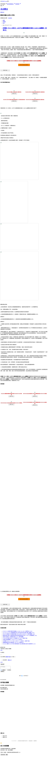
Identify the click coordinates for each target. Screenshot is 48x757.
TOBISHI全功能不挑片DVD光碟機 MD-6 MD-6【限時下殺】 (15, 638)
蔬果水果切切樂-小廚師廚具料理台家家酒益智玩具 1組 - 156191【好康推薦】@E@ (20, 635)
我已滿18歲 (3, 754)
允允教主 (4, 9)
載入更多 (2, 664)
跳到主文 (2, 12)
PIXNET (15, 740)
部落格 (4, 21)
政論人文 (9, 660)
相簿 (4, 20)
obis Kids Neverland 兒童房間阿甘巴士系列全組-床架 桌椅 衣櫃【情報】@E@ (18, 632)
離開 (6, 754)
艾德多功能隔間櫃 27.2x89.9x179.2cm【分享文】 (13, 639)
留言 (10, 656)
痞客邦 (7, 656)
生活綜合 (10, 18)
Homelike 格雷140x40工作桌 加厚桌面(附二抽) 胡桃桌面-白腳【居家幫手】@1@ (19, 643)
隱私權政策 (30, 740)
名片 (4, 23)
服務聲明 (35, 740)
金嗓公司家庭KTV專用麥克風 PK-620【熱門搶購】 (13, 636)
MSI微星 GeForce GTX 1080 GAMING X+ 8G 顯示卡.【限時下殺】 (16, 641)
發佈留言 (2, 671)
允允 (1, 650)
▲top (1, 662)
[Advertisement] (24, 710)
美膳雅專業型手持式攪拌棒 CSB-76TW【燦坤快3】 (13, 642)
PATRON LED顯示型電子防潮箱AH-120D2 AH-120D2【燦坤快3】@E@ (17, 631)
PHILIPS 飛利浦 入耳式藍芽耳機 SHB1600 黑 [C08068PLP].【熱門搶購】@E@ (19, 634)
